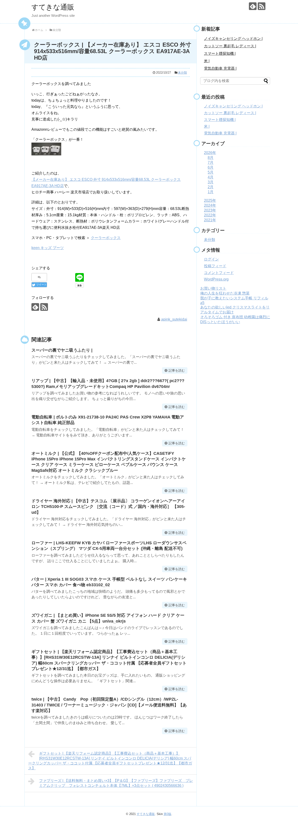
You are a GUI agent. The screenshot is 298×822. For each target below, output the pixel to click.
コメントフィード (219, 273)
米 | (207, 61)
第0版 (167, 814)
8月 (210, 158)
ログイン (211, 259)
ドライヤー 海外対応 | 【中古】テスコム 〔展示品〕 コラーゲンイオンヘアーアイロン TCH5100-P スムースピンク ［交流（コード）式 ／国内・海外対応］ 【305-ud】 (108, 507)
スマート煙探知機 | (220, 53)
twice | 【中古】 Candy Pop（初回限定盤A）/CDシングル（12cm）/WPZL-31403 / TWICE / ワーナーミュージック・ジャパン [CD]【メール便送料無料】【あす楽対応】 (109, 705)
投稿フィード (215, 266)
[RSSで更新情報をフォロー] (261, 6)
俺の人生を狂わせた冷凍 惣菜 (225, 293)
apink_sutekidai (174, 319)
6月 (210, 167)
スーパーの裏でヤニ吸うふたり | (61, 350)
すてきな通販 (52, 7)
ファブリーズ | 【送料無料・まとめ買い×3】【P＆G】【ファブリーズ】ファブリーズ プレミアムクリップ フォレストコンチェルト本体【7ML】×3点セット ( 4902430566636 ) (116, 783)
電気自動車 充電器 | (220, 68)
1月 (210, 192)
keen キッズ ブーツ (47, 248)
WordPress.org (216, 279)
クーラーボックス (106, 238)
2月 (210, 187)
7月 (210, 162)
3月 (210, 182)
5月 (210, 172)
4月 (210, 177)
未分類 (182, 72)
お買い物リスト (213, 288)
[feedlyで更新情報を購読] (253, 6)
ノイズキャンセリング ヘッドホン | (233, 39)
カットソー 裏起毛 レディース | (230, 46)
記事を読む (177, 370)
